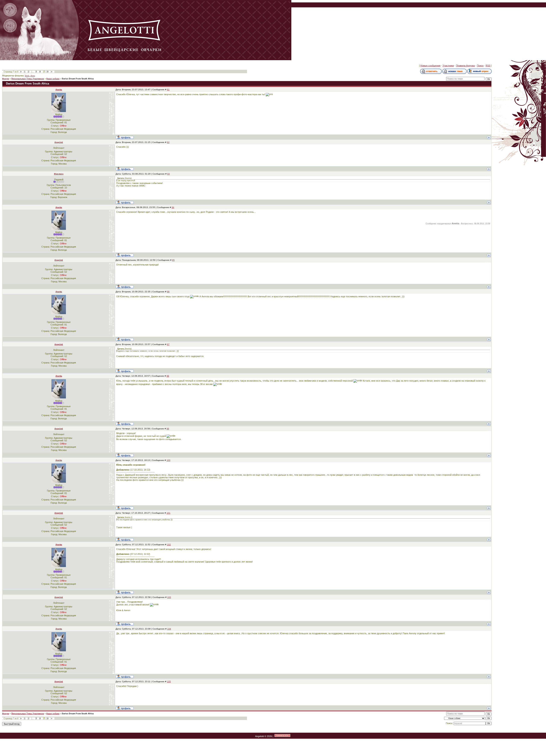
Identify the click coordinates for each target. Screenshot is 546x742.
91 (168, 89)
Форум (5, 79)
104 (169, 629)
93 (168, 174)
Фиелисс (59, 174)
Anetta (58, 89)
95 (173, 260)
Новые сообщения (430, 65)
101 (168, 513)
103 (169, 597)
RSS (488, 65)
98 (168, 376)
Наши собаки (53, 79)
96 (168, 291)
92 (168, 142)
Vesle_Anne (30, 76)
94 (173, 207)
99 (168, 428)
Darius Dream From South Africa (78, 79)
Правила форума (465, 65)
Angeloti (58, 142)
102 (169, 544)
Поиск (480, 65)
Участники (448, 65)
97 (168, 344)
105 (169, 681)
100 (168, 460)
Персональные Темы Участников (27, 79)
